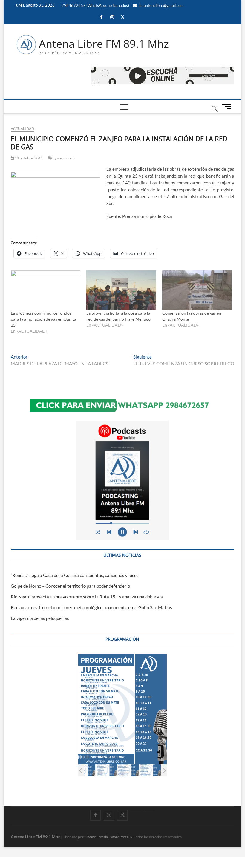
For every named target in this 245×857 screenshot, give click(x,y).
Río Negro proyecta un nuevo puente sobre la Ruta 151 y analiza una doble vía (87, 596)
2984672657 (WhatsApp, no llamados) (95, 5)
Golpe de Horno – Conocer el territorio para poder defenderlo (70, 586)
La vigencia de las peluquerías (40, 618)
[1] (84, 770)
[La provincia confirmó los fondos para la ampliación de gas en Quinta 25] (45, 290)
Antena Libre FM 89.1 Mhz (104, 43)
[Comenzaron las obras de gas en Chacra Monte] (197, 290)
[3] (128, 770)
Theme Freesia (96, 837)
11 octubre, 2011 (28, 158)
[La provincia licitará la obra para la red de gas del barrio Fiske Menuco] (121, 290)
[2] (106, 770)
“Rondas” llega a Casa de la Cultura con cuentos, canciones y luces (75, 575)
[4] (150, 770)
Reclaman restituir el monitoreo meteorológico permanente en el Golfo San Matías (91, 607)
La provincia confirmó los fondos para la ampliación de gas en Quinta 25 (43, 318)
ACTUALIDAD (22, 128)
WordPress (119, 837)
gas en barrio (64, 158)
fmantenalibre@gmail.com (161, 5)
